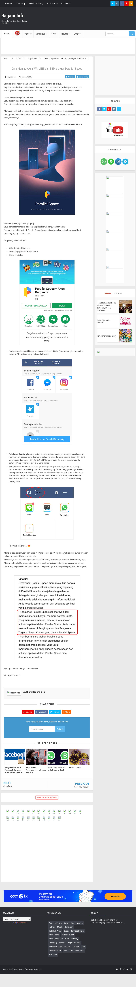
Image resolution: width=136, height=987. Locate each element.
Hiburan (79, 923)
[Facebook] (124, 969)
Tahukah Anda (55, 931)
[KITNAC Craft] (79, 757)
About (9, 3)
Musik (59, 927)
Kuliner (52, 927)
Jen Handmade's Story (106, 336)
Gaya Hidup (83, 77)
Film (71, 950)
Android (70, 77)
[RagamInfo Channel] (114, 130)
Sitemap (21, 3)
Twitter (55, 711)
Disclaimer (53, 3)
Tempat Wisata (55, 946)
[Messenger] (125, 161)
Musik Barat (54, 934)
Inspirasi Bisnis (74, 942)
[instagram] (131, 969)
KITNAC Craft (75, 767)
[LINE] (111, 161)
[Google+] (120, 969)
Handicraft (68, 927)
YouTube (53, 954)
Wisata (67, 946)
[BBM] (118, 161)
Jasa (65, 950)
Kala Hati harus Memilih (103, 321)
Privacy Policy (37, 3)
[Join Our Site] (131, 3)
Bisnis (66, 931)
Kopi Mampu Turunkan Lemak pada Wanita (36, 769)
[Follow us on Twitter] (112, 3)
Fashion (76, 946)
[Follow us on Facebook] (122, 3)
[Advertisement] (114, 75)
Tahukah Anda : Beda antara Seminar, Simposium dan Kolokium (106, 306)
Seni (83, 946)
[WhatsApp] (104, 161)
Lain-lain (58, 923)
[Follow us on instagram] (117, 3)
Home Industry (71, 938)
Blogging (53, 942)
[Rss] (117, 969)
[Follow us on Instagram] (114, 109)
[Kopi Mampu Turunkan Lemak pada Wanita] (36, 757)
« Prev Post (7, 786)
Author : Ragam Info (34, 691)
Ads (50, 923)
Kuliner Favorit (68, 934)
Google (28, 711)
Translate (22, 922)
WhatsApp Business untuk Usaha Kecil (56, 768)
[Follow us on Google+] (126, 3)
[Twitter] (127, 969)
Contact (67, 3)
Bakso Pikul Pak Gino (81, 787)
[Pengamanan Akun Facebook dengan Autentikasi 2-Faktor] (15, 757)
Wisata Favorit (55, 950)
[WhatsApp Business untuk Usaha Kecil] (58, 757)
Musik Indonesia (56, 938)
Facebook (41, 711)
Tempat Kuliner (77, 931)
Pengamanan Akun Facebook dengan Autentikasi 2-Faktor (14, 769)
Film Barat (79, 950)
